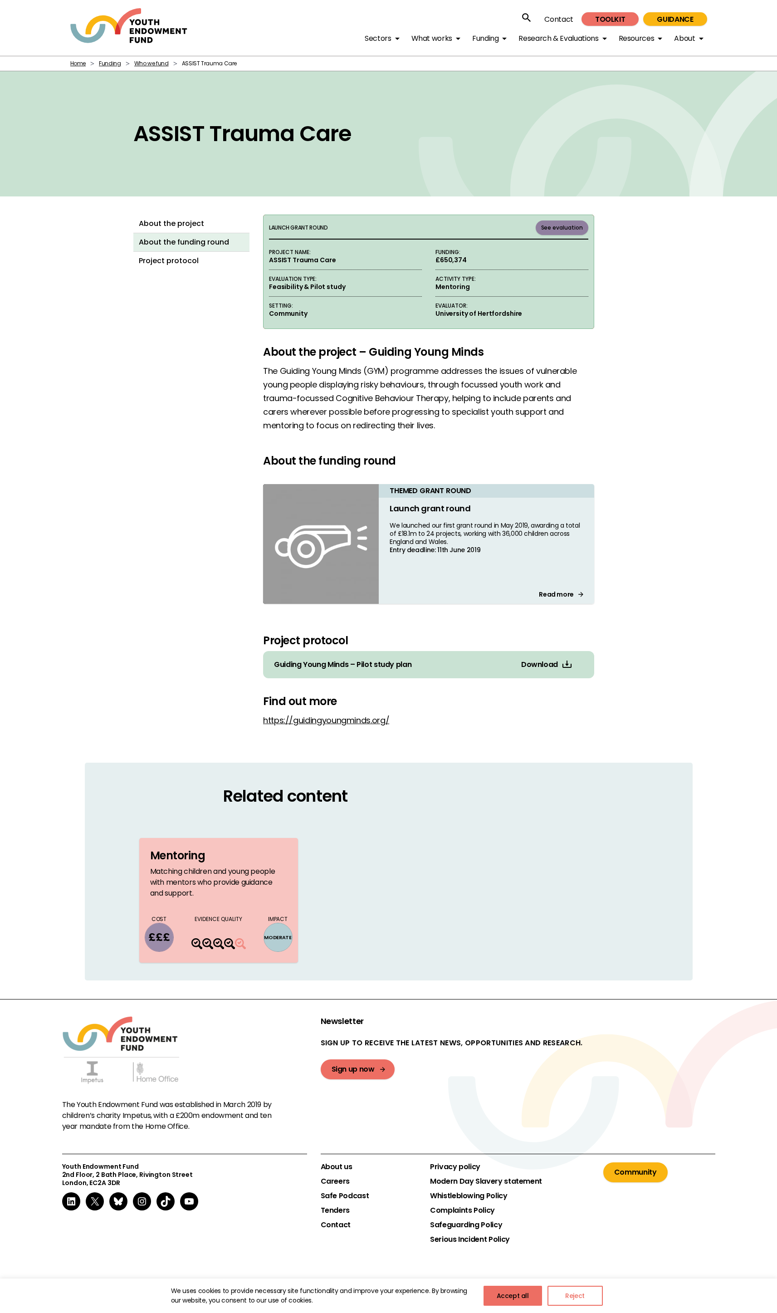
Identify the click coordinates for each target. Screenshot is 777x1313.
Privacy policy (455, 1166)
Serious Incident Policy (470, 1239)
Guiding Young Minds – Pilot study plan (342, 664)
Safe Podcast (345, 1195)
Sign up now (353, 1069)
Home (78, 63)
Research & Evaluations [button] (558, 38)
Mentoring (177, 855)
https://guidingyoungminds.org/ (326, 720)
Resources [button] (637, 38)
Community (635, 1172)
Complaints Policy (462, 1210)
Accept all (513, 1295)
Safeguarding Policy (466, 1225)
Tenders (335, 1210)
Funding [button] (485, 38)
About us (336, 1166)
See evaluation (562, 227)
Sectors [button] (378, 38)
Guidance (675, 19)
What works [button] (431, 38)
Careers (335, 1181)
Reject (575, 1295)
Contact (558, 19)
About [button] (684, 38)
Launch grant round (430, 508)
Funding (110, 63)
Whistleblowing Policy (468, 1195)
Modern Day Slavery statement (486, 1181)
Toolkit (610, 19)
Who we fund (151, 63)
